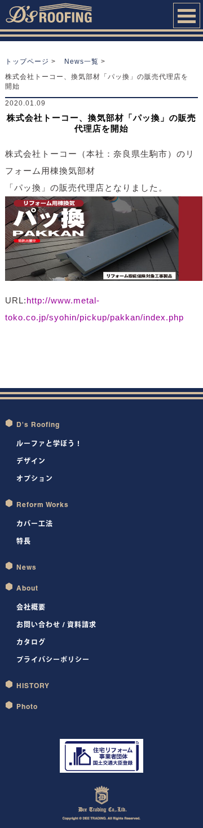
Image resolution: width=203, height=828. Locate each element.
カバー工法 (34, 523)
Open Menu (186, 15)
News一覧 (81, 61)
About (27, 588)
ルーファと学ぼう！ (49, 443)
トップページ (27, 61)
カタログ (31, 642)
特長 (23, 541)
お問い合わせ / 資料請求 (56, 624)
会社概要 (31, 607)
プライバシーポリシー (53, 659)
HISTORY (33, 685)
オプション (34, 478)
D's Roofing (38, 424)
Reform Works (42, 504)
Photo (27, 706)
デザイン (31, 461)
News (26, 567)
